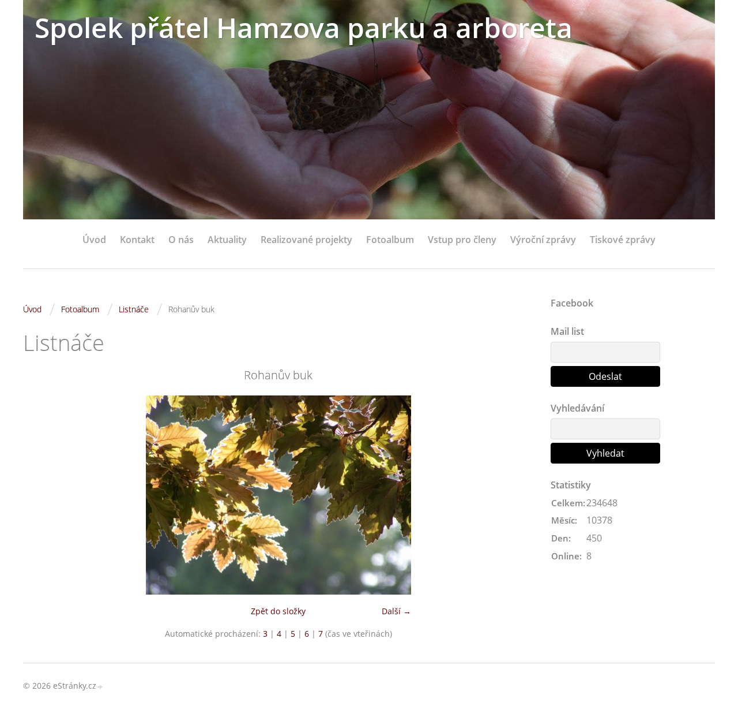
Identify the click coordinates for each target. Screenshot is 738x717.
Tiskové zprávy (623, 239)
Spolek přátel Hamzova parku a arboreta (304, 27)
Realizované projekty (306, 239)
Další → (396, 611)
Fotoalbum (390, 239)
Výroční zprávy (543, 239)
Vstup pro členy (462, 239)
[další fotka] (515, 495)
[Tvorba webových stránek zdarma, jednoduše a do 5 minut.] (100, 687)
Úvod (94, 239)
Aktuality (227, 239)
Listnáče (134, 309)
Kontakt (137, 239)
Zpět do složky (278, 611)
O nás (181, 239)
